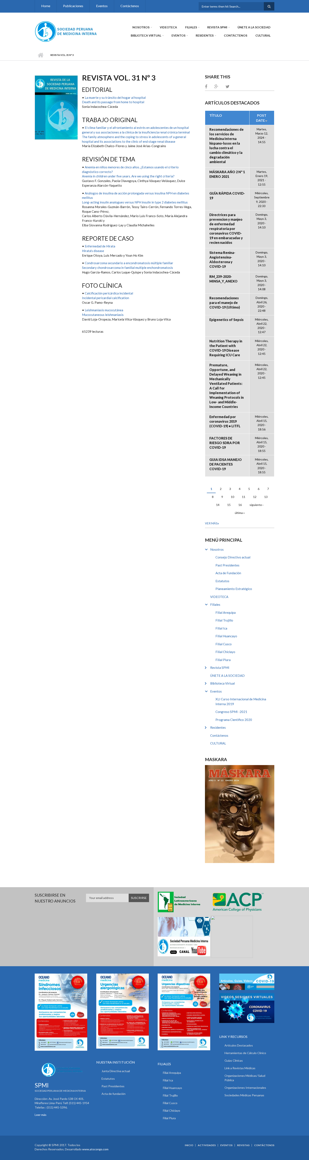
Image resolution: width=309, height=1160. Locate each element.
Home (45, 6)
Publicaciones (73, 6)
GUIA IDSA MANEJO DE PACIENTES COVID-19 (225, 464)
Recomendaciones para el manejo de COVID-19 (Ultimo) (224, 302)
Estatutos (222, 581)
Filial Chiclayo (225, 652)
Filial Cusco (223, 644)
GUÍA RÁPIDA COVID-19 (227, 195)
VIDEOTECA (168, 27)
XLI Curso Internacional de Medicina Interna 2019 (240, 701)
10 (232, 497)
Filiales (191, 27)
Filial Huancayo (226, 636)
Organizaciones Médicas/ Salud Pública (244, 1078)
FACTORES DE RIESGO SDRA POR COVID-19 (224, 442)
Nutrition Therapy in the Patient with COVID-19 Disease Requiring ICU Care (225, 348)
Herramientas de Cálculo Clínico (245, 1053)
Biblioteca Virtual (146, 35)
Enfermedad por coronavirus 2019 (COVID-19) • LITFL (224, 421)
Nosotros (140, 27)
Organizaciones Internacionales (245, 1087)
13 (266, 497)
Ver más (211, 523)
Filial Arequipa (225, 612)
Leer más (40, 1114)
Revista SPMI (217, 27)
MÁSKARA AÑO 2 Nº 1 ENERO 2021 (227, 174)
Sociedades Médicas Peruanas (244, 1095)
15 (229, 505)
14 (217, 505)
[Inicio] (66, 31)
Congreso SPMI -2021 (231, 712)
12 (254, 497)
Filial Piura (223, 660)
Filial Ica (221, 628)
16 (240, 505)
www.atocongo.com (95, 1149)
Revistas (243, 1145)
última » (240, 513)
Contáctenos (129, 6)
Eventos (102, 6)
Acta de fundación (113, 1093)
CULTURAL (263, 35)
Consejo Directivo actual (232, 557)
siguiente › (256, 505)
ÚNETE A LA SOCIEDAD (254, 27)
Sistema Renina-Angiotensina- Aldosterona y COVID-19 (222, 259)
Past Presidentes (227, 565)
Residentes (205, 35)
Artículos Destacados (238, 1045)
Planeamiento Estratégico (233, 589)
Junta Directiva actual (116, 1071)
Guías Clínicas (233, 1060)
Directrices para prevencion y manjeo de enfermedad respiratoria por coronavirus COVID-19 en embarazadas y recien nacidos (226, 228)
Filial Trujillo (224, 620)
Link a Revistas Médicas (239, 1068)
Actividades (207, 1145)
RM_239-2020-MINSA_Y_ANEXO (223, 278)
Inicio (40, 55)
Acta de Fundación (228, 573)
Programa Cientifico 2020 (233, 720)
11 (243, 497)
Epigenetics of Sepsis (226, 320)
